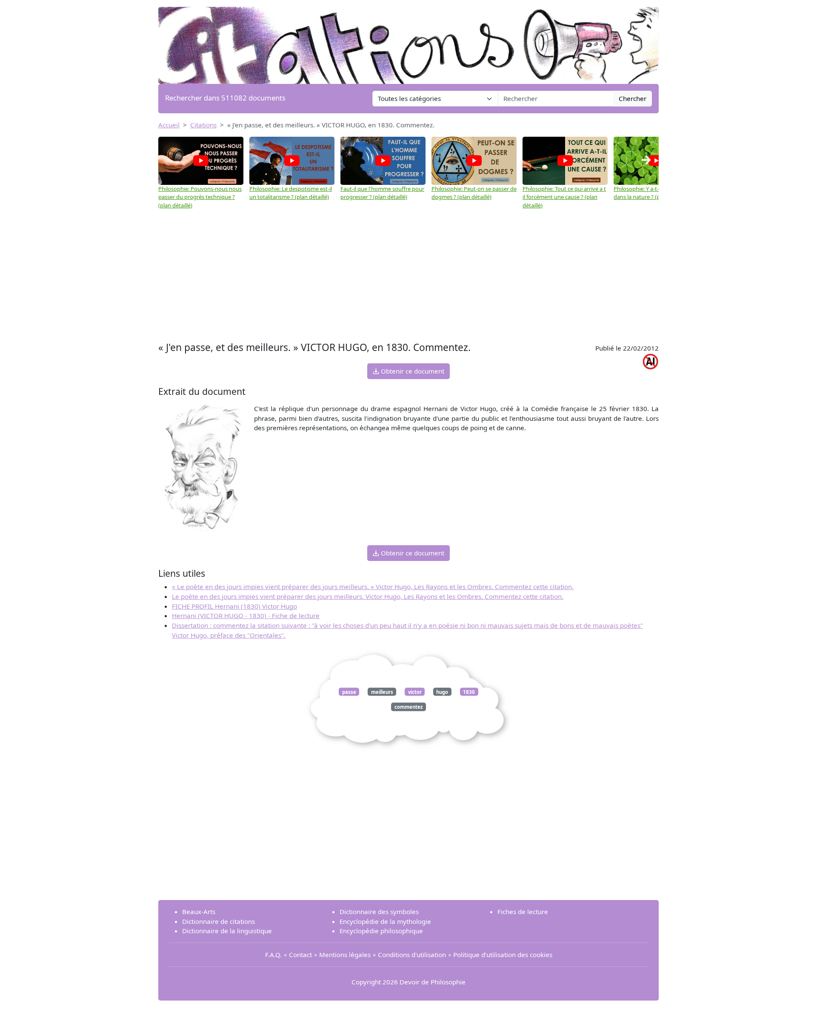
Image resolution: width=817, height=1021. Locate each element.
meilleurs (382, 691)
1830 (469, 691)
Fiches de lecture (522, 911)
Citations (203, 125)
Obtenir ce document (411, 371)
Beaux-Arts (198, 911)
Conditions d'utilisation (412, 954)
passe (349, 691)
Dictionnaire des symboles (379, 911)
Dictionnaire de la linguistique (227, 930)
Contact (300, 954)
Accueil (169, 125)
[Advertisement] (408, 275)
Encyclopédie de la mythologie (385, 921)
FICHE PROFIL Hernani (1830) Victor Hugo (234, 606)
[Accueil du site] (408, 41)
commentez (408, 707)
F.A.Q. (273, 954)
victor (415, 691)
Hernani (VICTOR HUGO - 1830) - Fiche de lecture (246, 615)
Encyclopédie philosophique (381, 930)
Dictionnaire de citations (218, 921)
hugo (442, 691)
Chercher (632, 98)
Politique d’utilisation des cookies (502, 954)
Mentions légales (345, 954)
